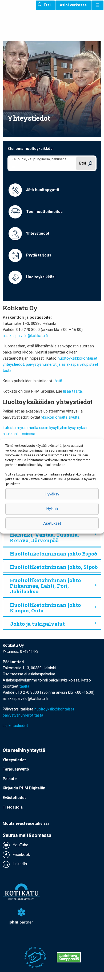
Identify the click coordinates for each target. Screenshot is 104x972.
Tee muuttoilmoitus (44, 211)
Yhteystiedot (37, 233)
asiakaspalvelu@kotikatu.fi (25, 336)
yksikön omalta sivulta (60, 417)
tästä (57, 381)
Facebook (21, 854)
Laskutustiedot (15, 725)
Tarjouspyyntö (16, 769)
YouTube (20, 845)
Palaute (10, 779)
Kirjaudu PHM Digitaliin (24, 788)
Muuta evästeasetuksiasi (26, 823)
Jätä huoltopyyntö (42, 190)
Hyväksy (52, 494)
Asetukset (52, 523)
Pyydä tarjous (38, 255)
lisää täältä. (72, 391)
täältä (24, 686)
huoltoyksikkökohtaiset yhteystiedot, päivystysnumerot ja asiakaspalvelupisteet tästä (50, 364)
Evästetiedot (14, 798)
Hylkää (52, 508)
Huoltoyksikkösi (40, 277)
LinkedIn (19, 864)
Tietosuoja (13, 807)
